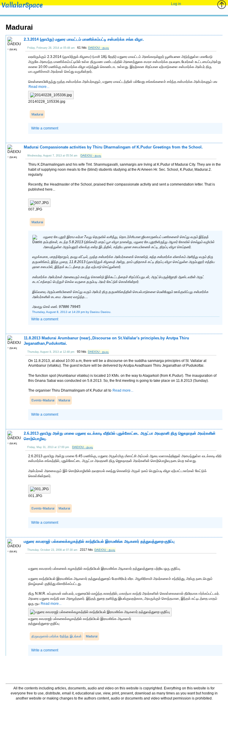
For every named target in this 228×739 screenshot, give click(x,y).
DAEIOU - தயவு (98, 47)
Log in (176, 4)
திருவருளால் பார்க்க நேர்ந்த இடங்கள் (56, 636)
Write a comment (44, 128)
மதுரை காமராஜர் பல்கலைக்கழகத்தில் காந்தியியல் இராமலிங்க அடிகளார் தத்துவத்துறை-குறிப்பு (99, 541)
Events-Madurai (42, 400)
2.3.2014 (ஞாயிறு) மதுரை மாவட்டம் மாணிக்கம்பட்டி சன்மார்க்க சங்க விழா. (84, 39)
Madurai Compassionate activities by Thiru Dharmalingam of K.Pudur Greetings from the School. (113, 147)
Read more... (38, 87)
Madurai (37, 114)
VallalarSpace (22, 5)
